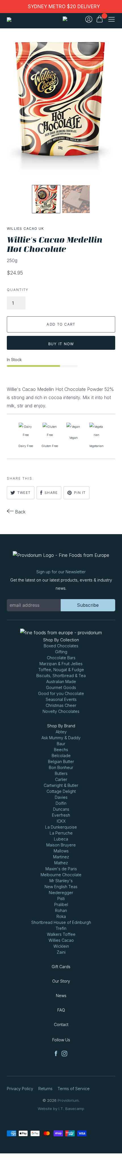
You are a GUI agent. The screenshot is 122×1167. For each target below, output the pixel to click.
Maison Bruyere (61, 844)
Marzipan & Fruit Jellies (61, 663)
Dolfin (61, 803)
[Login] (88, 19)
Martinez (61, 856)
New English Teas (61, 886)
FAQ (61, 1010)
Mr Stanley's (61, 880)
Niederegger (61, 892)
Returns (45, 1088)
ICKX (61, 821)
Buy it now (61, 344)
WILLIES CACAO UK (25, 228)
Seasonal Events (61, 699)
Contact (61, 1024)
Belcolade (61, 755)
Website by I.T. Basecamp (61, 1108)
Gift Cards (61, 966)
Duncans (61, 809)
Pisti (61, 898)
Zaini (61, 952)
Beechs (61, 749)
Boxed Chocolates (61, 645)
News (61, 995)
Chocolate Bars (61, 657)
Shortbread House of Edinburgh (61, 922)
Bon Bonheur (61, 767)
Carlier (61, 779)
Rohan (61, 910)
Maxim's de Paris (61, 868)
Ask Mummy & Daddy (61, 737)
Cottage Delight (61, 791)
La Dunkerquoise (61, 827)
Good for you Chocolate (61, 693)
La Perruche (61, 833)
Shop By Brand (61, 725)
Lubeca (61, 839)
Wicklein (61, 946)
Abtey (61, 731)
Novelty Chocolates (61, 711)
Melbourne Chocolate (61, 874)
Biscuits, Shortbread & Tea (61, 675)
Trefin (61, 928)
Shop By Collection (61, 639)
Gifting (61, 651)
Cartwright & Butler (61, 785)
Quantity (18, 290)
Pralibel (61, 904)
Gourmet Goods (61, 687)
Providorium (68, 1100)
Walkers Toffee (61, 934)
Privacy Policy (20, 1088)
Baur (61, 743)
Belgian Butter (61, 761)
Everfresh (61, 815)
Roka (61, 916)
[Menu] (111, 19)
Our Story (61, 981)
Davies (61, 797)
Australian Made (61, 681)
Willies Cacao (61, 940)
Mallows (61, 850)
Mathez (61, 862)
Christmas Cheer (61, 705)
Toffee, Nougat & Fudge (61, 669)
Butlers (61, 773)
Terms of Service (74, 1088)
